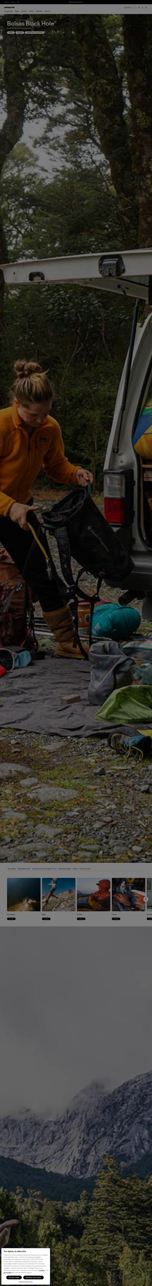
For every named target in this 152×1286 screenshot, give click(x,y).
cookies (42, 1270)
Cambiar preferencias (26, 1282)
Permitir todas (14, 1277)
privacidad (7, 1272)
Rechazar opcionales (33, 1277)
